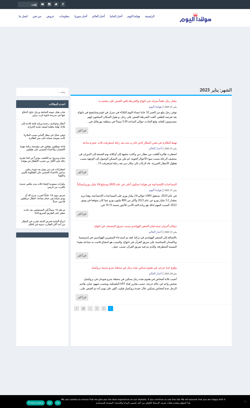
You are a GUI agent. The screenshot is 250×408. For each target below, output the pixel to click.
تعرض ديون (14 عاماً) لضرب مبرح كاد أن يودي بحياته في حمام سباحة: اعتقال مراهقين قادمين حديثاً (43, 198)
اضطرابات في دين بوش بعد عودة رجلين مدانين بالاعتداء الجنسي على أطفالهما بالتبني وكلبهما (43, 172)
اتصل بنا (23, 16)
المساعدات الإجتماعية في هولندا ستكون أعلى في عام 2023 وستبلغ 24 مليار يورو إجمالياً (127, 184)
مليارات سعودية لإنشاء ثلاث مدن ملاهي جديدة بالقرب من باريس (42, 185)
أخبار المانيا (116, 16)
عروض (50, 16)
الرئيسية (149, 16)
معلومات (64, 16)
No (49, 402)
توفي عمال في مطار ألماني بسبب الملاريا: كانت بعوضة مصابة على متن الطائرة (44, 136)
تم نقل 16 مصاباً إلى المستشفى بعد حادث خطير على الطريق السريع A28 (44, 211)
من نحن (37, 16)
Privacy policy (35, 402)
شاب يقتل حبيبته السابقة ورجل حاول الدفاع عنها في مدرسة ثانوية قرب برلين (43, 113)
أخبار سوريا (80, 16)
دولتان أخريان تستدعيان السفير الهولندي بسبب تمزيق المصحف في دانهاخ (135, 226)
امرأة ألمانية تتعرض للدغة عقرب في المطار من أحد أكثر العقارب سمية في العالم (43, 223)
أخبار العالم (98, 16)
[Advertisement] (125, 57)
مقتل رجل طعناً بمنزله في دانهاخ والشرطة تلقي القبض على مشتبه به (137, 101)
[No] (245, 401)
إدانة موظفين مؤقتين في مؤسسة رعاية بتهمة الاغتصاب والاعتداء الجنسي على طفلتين (42, 148)
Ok (57, 402)
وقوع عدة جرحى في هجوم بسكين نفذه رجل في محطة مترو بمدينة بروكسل (134, 267)
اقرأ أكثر (82, 130)
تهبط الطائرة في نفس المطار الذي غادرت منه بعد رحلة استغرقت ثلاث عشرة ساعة (130, 142)
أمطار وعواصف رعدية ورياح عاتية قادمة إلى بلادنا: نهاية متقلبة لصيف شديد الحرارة (43, 125)
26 (83, 308)
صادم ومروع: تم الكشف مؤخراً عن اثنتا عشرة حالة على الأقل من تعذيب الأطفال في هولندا (42, 159)
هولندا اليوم (133, 16)
